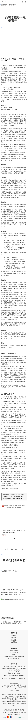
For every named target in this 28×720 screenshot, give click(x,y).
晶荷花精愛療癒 (13, 656)
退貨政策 (14, 654)
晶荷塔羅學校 (21, 656)
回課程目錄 (14, 549)
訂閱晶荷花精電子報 (14, 658)
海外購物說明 (14, 653)
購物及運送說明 (14, 651)
